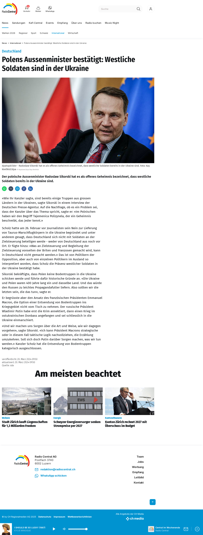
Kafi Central (35, 22)
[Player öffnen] (197, 529)
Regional (23, 33)
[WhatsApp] (4, 188)
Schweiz (44, 33)
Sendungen (18, 22)
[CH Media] (130, 518)
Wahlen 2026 (8, 33)
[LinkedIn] (30, 188)
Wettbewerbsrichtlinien (80, 516)
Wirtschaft (73, 33)
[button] (50, 9)
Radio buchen (93, 22)
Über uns (76, 22)
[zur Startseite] (9, 9)
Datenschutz (44, 516)
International (58, 33)
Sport (33, 33)
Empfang (62, 22)
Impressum (59, 516)
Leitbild (139, 477)
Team (140, 456)
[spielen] (54, 529)
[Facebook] (24, 188)
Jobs (140, 461)
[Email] (17, 188)
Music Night (112, 22)
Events (50, 22)
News (5, 22)
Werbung (138, 467)
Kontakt (139, 482)
